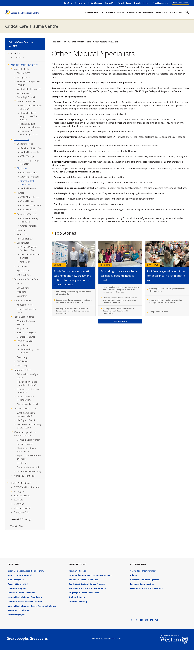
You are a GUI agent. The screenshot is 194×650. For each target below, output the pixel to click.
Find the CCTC (23, 73)
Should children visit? (26, 101)
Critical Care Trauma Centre (31, 26)
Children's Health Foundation (21, 592)
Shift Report (22, 361)
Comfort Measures (26, 336)
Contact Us (109, 3)
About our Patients (22, 300)
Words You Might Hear (24, 475)
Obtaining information (27, 97)
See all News (120, 321)
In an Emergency (16, 579)
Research (58, 265)
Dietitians (21, 230)
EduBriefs (18, 499)
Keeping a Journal (25, 444)
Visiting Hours (23, 77)
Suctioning (22, 365)
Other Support (23, 274)
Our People (152, 265)
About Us (15, 53)
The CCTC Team (21, 139)
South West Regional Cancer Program (87, 584)
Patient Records (95, 3)
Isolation (24, 345)
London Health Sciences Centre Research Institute (32, 606)
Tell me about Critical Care (26, 279)
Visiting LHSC (92, 12)
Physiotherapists (25, 238)
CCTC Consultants (28, 172)
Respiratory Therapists (27, 214)
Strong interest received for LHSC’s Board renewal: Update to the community (118, 310)
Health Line (22, 463)
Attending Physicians (29, 176)
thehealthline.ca (77, 597)
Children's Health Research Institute (25, 601)
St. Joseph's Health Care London (84, 592)
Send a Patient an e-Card (20, 575)
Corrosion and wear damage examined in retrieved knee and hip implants (74, 301)
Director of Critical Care (31, 148)
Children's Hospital (17, 588)
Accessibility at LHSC (18, 584)
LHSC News (105, 265)
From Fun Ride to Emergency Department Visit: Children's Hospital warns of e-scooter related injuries (121, 289)
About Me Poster (25, 304)
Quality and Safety (22, 370)
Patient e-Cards (124, 3)
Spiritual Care (23, 270)
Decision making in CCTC (25, 408)
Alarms (20, 283)
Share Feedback (141, 3)
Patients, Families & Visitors (24, 64)
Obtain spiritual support (28, 467)
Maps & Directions (180, 3)
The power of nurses (158, 311)
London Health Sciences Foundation (25, 597)
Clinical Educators (28, 209)
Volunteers (22, 266)
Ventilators (22, 295)
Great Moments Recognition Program (26, 571)
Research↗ (161, 12)
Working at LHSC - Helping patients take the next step (167, 289)
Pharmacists (23, 234)
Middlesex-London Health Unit (83, 579)
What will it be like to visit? (28, 89)
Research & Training (20, 519)
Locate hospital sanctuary (29, 471)
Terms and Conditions (18, 610)
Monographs (20, 491)
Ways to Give (16, 526)
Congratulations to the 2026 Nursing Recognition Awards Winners (165, 301)
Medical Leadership (29, 152)
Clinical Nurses (27, 201)
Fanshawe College (77, 571)
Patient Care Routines (24, 316)
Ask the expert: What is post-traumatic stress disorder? (73, 292)
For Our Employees (16, 614)
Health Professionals (20, 483)
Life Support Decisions (27, 420)
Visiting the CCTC (21, 69)
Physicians (22, 168)
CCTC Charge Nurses (30, 197)
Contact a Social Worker (28, 439)
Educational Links (22, 495)
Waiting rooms (23, 93)
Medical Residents (28, 188)
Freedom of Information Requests (146, 588)
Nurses (20, 192)
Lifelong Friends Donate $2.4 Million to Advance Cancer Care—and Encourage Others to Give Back (120, 300)
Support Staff (23, 242)
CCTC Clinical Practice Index (27, 487)
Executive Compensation (142, 584)
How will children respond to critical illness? (28, 116)
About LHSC (176, 12)
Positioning (22, 357)
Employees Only (21, 512)
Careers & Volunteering (140, 12)
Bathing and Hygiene (26, 332)
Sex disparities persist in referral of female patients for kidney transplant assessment (73, 310)
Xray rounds (22, 328)
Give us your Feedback (27, 404)
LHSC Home (57, 42)
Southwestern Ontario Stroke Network (87, 588)
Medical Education (22, 508)
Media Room (80, 3)
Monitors (21, 291)
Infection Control (25, 340)
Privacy (133, 575)
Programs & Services (113, 12)
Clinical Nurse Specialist (31, 205)
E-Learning (19, 503)
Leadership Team (25, 143)
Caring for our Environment (143, 571)
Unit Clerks (25, 261)
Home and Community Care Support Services (90, 575)
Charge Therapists (28, 225)
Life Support (23, 287)
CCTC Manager (27, 156)
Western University (78, 601)
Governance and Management (144, 579)
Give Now (68, 3)
